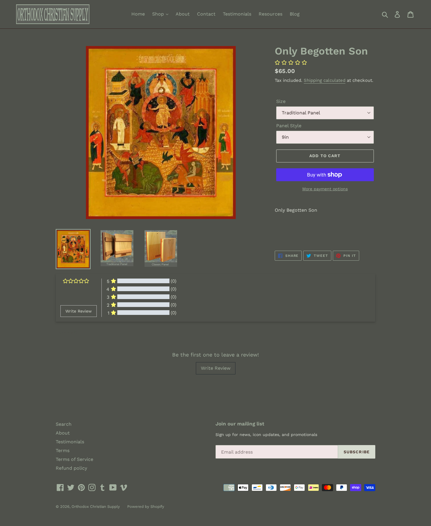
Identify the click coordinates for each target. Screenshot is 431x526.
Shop (158, 14)
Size (281, 101)
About (183, 14)
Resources (270, 14)
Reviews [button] (67, 332)
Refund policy (71, 468)
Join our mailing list (240, 424)
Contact (206, 14)
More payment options (325, 188)
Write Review (215, 368)
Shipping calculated (324, 80)
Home (138, 14)
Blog (295, 14)
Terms (62, 450)
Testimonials (237, 14)
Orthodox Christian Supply (96, 506)
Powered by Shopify (145, 506)
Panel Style (288, 125)
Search (64, 424)
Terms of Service (74, 459)
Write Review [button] (78, 311)
